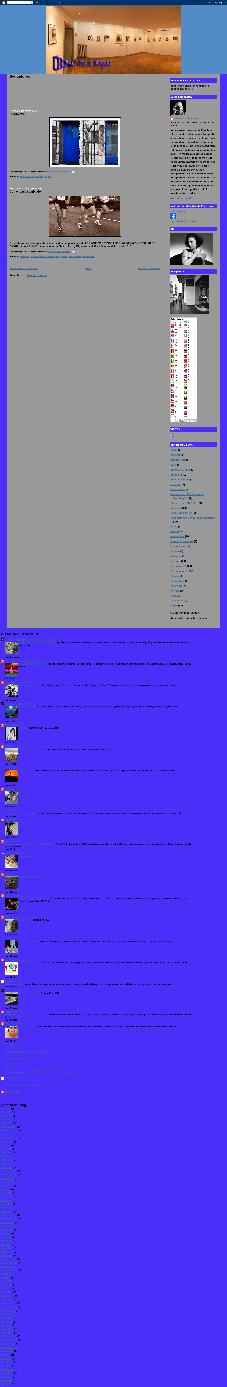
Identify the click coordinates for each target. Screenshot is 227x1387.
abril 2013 (6, 1200)
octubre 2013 (7, 1178)
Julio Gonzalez (12, 938)
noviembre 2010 (9, 1307)
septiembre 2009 (9, 1347)
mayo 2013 (6, 1197)
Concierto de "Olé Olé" (184, 503)
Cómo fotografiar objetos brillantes (21, 813)
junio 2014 (6, 1149)
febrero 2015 (7, 1119)
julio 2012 (6, 1233)
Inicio (88, 268)
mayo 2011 (6, 1285)
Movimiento (75, 256)
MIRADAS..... (24, 920)
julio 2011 (5, 1277)
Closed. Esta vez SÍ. (14, 984)
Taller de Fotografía (14, 896)
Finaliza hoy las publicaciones (32, 664)
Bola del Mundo (180, 479)
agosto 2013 (7, 1185)
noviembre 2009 (9, 1340)
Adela (173, 450)
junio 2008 (6, 1377)
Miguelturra (177, 536)
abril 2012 (6, 1244)
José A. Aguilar (12, 1065)
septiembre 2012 (9, 1226)
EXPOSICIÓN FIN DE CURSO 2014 (34, 898)
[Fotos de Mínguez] (173, 217)
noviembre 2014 (9, 1130)
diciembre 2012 (9, 1215)
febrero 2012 (7, 1252)
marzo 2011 (7, 1292)
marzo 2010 (7, 1329)
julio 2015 (6, 1108)
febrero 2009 (7, 1369)
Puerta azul (18, 114)
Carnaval (175, 484)
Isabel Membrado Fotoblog (18, 853)
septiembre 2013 (9, 1182)
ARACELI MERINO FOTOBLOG (20, 704)
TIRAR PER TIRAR (14, 725)
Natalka (174, 551)
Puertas (39, 176)
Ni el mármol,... (25, 771)
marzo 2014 (7, 1160)
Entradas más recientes (24, 268)
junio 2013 (6, 1193)
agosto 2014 (7, 1141)
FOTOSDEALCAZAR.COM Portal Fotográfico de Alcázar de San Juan (39, 1072)
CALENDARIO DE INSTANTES (20, 682)
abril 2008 (6, 1384)
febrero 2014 (7, 1163)
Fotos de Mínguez (178, 211)
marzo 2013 (7, 1204)
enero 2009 (6, 1373)
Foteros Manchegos (15, 1012)
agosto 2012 (7, 1230)
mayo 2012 (6, 1241)
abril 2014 (6, 1156)
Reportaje (176, 585)
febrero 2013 (7, 1208)
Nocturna (176, 556)
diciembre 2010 (9, 1303)
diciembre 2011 (8, 1259)
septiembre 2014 (9, 1138)
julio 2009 (6, 1355)
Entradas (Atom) (37, 275)
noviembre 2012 (9, 1219)
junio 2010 (6, 1318)
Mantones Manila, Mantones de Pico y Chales (27, 1052)
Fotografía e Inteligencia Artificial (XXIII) (37, 642)
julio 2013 (6, 1189)
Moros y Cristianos (181, 541)
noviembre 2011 (9, 1263)
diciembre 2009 (9, 1336)
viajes (48, 176)
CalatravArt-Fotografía (16, 1078)
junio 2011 (6, 1281)
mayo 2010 (6, 1322)
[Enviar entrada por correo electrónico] (73, 172)
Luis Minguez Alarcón (188, 119)
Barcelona (176, 474)
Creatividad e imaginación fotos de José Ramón (29, 661)
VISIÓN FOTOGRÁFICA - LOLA (20, 746)
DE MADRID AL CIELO (16, 960)
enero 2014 (6, 1167)
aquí (190, 88)
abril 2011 (6, 1289)
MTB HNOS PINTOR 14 (29, 877)
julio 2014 (6, 1145)
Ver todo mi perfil (180, 198)
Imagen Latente (12, 841)
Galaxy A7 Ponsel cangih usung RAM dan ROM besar (30, 844)
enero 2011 (6, 1300)
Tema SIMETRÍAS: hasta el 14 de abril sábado (26, 1015)
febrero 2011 (7, 1296)
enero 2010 (6, 1333)
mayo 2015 (6, 1116)
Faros (173, 526)
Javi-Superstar (12, 1023)
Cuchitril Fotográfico (15, 1045)
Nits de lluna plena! (27, 706)
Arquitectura (178, 459)
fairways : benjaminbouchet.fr (20, 1058)
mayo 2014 (6, 1152)
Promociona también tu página (183, 221)
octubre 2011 (7, 1266)
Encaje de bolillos (181, 512)
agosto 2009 (7, 1351)
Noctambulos (11, 810)
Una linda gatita (26, 856)
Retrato (174, 590)
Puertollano (177, 580)
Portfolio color (27, 176)
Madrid (174, 531)
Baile (173, 464)
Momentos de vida (14, 789)
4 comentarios (62, 251)
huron (8, 874)
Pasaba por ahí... (13, 981)
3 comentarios (62, 172)
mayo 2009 (6, 1362)
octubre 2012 (7, 1222)
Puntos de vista (12, 768)
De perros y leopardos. (29, 941)
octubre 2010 (7, 1311)
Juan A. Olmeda (13, 1092)
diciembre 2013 (9, 1171)
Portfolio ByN (88, 256)
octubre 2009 (7, 1344)
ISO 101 (9, 990)
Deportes (25, 256)
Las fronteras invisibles (29, 685)
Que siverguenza (26, 1026)
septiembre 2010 (9, 1314)
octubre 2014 (7, 1134)
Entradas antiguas (149, 268)
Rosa (173, 595)
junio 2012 (6, 1237)
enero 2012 (6, 1255)
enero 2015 (6, 1123)
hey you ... (23, 792)
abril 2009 (6, 1366)
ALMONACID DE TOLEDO (30, 749)
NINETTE (22, 728)
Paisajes (175, 561)
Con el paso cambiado (25, 191)
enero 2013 (6, 1211)
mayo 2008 (6, 1380)
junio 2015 (6, 1112)
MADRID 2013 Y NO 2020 (30, 963)
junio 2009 (6, 1358)
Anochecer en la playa (29, 993)
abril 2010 (6, 1325)
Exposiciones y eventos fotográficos (49, 256)
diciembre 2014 (9, 1127)
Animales (176, 454)
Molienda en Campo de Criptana (33, 823)
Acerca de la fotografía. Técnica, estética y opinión (30, 640)
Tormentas (176, 600)
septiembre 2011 (9, 1270)
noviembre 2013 (9, 1174)
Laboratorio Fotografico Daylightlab (22, 1085)
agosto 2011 (7, 1274)
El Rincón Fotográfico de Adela (20, 917)
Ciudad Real (177, 489)
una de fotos (11, 820)
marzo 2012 (7, 1248)
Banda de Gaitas (180, 469)
